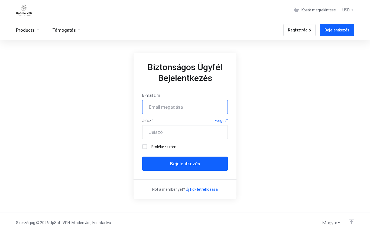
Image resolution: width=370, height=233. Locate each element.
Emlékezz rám (163, 147)
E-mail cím (151, 95)
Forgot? (221, 120)
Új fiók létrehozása (202, 189)
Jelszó (148, 120)
